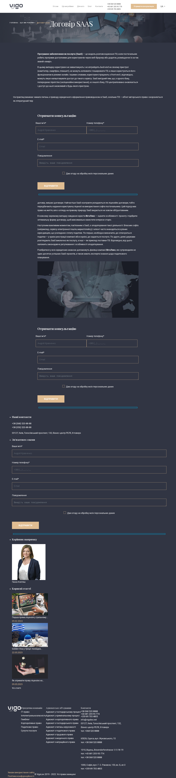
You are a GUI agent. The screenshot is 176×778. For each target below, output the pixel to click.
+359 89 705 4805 (114, 9)
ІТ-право (25, 712)
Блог (90, 6)
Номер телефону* (95, 123)
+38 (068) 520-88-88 (21, 423)
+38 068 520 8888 (114, 4)
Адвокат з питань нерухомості (61, 727)
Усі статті (16, 688)
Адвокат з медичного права (60, 738)
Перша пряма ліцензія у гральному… (30, 617)
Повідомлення (44, 155)
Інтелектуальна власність (33, 715)
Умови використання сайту (21, 772)
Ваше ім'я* (41, 123)
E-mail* (40, 139)
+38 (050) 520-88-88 (21, 427)
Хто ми (55, 6)
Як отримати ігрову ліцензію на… (28, 680)
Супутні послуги (29, 730)
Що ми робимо (68, 6)
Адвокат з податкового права (60, 730)
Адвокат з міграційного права (60, 742)
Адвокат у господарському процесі (63, 712)
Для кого (80, 6)
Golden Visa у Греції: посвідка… (27, 649)
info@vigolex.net (89, 719)
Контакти (99, 6)
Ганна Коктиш (19, 582)
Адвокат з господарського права (62, 723)
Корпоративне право (31, 723)
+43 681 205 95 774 (114, 7)
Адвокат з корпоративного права (62, 719)
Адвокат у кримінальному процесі (62, 715)
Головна (14, 23)
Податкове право (29, 727)
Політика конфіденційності (21, 776)
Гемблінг (25, 719)
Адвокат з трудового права (59, 734)
